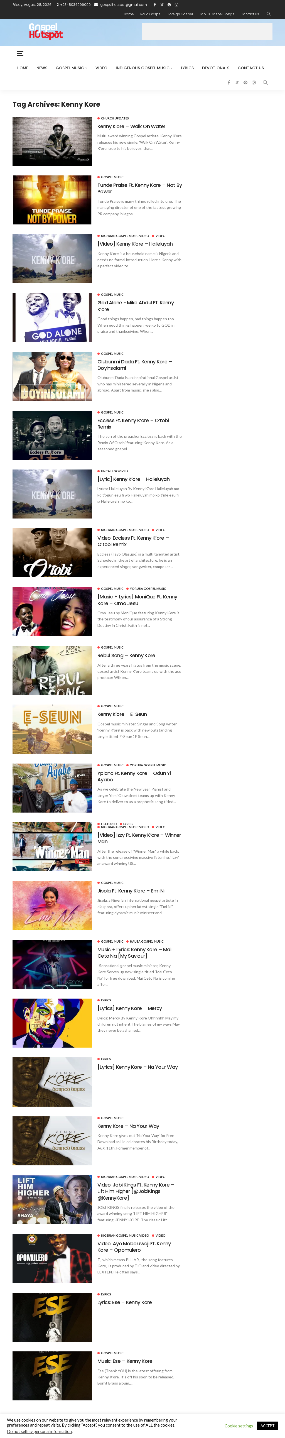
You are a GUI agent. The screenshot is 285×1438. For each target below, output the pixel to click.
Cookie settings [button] (239, 1426)
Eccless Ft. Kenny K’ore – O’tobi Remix (133, 423)
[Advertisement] (207, 31)
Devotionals (215, 68)
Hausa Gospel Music (147, 941)
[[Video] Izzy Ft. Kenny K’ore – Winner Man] (52, 846)
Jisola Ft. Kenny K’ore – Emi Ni (130, 890)
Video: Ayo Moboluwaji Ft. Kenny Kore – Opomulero (134, 1246)
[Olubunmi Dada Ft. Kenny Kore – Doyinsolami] (52, 376)
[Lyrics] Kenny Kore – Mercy (129, 1008)
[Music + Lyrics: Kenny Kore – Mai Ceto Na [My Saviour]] (52, 964)
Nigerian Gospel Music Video (125, 235)
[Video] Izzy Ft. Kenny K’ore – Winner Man (139, 838)
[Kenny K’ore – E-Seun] (52, 729)
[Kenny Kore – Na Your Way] (52, 1140)
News (41, 68)
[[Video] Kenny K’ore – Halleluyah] (52, 258)
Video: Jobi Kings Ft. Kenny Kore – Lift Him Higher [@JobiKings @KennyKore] (136, 1191)
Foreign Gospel (180, 14)
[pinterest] (169, 4)
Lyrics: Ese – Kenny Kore (124, 1302)
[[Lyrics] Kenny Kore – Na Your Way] (52, 1081)
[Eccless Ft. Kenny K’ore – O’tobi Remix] (52, 435)
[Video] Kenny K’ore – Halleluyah (135, 243)
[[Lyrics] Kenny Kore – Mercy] (52, 1023)
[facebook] (154, 4)
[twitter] (162, 4)
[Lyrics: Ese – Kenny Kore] (52, 1317)
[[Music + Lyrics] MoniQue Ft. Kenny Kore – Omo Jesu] (52, 611)
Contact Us (250, 14)
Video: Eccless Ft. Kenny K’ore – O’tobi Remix (133, 541)
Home (129, 14)
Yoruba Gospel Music (148, 588)
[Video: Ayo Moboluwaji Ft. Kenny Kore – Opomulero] (52, 1258)
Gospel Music (70, 68)
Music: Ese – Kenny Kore (124, 1361)
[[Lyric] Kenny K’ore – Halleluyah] (52, 494)
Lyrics (187, 68)
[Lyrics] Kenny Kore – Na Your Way (137, 1066)
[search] (268, 14)
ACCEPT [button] (268, 1426)
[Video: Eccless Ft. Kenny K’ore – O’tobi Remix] (52, 552)
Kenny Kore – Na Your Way (128, 1125)
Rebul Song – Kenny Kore (126, 655)
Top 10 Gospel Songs (216, 14)
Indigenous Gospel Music (142, 68)
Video (101, 68)
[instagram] (176, 4)
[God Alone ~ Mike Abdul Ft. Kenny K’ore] (52, 317)
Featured (109, 823)
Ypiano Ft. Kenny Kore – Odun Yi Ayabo (134, 776)
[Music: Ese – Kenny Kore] (52, 1375)
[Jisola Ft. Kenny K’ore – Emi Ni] (52, 905)
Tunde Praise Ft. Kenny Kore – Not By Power (139, 188)
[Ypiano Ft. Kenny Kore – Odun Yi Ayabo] (52, 788)
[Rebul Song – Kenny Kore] (52, 670)
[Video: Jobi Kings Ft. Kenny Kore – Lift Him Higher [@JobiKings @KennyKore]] (52, 1199)
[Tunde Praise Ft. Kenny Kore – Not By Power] (52, 199)
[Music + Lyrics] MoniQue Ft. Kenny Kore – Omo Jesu (137, 599)
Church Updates (115, 118)
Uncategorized (114, 471)
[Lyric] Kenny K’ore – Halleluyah (133, 479)
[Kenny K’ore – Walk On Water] (52, 141)
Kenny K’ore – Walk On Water (131, 126)
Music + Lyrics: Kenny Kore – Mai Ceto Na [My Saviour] (134, 952)
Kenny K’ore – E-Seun (122, 714)
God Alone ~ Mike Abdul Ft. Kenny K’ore (135, 305)
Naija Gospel (150, 14)
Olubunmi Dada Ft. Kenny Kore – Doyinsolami (134, 364)
